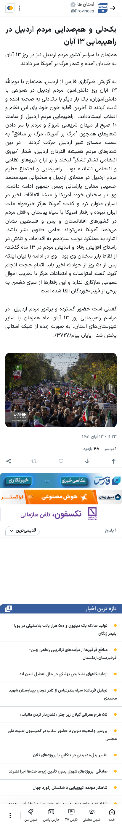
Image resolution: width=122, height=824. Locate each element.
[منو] (19, 8)
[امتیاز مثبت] (113, 461)
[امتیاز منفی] (87, 461)
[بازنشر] (34, 461)
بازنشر (111, 449)
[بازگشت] (113, 8)
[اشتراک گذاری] (8, 461)
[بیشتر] (10, 815)
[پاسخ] (61, 461)
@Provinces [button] (82, 11)
